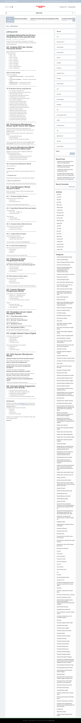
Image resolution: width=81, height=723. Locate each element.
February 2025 (60, 239)
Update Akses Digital (61, 711)
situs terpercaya (60, 99)
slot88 (58, 120)
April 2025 (59, 233)
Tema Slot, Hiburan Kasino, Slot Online (65, 701)
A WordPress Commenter (62, 186)
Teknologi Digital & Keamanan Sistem (65, 667)
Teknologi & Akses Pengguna (63, 628)
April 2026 (59, 202)
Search (58, 151)
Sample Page (39, 13)
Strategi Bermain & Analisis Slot (63, 609)
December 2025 (60, 212)
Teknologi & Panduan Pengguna (63, 651)
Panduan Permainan (61, 488)
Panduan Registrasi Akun (62, 493)
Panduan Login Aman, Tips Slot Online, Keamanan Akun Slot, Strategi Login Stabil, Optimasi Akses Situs (66, 484)
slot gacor (22, 403)
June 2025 (59, 228)
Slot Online (59, 588)
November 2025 (60, 215)
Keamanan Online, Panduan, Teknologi (65, 400)
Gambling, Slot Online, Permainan (64, 315)
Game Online (59, 320)
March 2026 (59, 205)
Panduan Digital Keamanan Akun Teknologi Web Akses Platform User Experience (64, 461)
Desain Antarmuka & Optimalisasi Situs (65, 282)
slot (57, 36)
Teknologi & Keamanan (62, 638)
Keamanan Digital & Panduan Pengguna (65, 380)
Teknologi (59, 620)
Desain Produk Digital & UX (62, 297)
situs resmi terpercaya (61, 561)
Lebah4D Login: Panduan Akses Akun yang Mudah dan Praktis (29, 18)
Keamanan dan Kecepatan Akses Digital (65, 375)
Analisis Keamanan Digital (62, 259)
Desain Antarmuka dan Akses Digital (64, 289)
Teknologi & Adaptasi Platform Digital (65, 622)
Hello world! (72, 186)
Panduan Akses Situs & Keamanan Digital (65, 437)
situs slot (59, 141)
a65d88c (9, 39)
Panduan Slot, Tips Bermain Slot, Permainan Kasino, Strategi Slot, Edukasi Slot (65, 518)
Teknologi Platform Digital (62, 690)
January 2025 (59, 241)
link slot (58, 57)
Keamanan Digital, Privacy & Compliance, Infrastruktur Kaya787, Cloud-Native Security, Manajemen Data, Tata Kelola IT (65, 394)
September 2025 (60, 220)
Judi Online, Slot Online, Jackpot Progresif (66, 358)
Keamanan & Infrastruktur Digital (63, 370)
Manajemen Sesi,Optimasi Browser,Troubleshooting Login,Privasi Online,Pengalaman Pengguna (65, 414)
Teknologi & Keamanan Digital (63, 641)
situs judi (59, 551)
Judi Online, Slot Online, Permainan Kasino (66, 360)
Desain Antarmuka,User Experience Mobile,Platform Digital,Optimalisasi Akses (64, 293)
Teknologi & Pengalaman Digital (63, 654)
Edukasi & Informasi (61, 299)
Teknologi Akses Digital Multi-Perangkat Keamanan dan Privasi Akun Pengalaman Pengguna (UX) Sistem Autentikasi (65, 661)
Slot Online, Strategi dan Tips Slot (64, 597)
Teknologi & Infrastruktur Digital (63, 635)
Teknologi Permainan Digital (63, 687)
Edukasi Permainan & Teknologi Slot (64, 307)
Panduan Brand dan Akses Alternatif (64, 457)
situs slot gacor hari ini (62, 115)
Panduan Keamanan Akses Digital (64, 480)
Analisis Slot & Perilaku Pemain (63, 264)
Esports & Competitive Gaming (63, 310)
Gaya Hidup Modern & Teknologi (63, 338)
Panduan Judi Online (61, 477)
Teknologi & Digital (61, 633)
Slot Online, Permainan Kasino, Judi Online (66, 594)
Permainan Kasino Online (62, 531)
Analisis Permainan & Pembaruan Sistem (65, 262)
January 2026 (59, 210)
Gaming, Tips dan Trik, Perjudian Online (65, 335)
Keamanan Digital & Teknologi (63, 385)
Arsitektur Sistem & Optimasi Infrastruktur (66, 274)
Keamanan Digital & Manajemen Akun (65, 378)
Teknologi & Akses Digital (62, 625)
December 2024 (60, 244)
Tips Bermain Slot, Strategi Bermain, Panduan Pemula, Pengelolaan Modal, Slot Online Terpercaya (66, 705)
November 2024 (60, 246)
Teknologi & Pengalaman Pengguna (64, 656)
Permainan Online (60, 533)
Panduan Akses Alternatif (62, 425)
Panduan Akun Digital (61, 443)
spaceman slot (60, 136)
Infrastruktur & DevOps (61, 348)
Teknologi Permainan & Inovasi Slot (64, 685)
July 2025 (59, 225)
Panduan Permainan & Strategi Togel (64, 490)
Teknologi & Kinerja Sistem (62, 646)
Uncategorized (60, 709)
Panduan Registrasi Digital (62, 498)
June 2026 (59, 197)
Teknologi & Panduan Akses (63, 649)
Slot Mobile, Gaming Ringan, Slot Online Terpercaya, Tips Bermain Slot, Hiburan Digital (65, 584)
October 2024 (59, 249)
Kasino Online (60, 363)
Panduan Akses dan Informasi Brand (64, 431)
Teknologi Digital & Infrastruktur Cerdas (65, 665)
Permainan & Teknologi (62, 528)
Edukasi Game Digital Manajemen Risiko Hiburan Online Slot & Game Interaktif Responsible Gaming (65, 304)
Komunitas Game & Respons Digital (64, 403)
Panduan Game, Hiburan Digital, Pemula (65, 472)
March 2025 (59, 236)
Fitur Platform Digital (61, 313)
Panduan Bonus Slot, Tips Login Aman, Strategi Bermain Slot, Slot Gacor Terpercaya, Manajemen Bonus (65, 453)
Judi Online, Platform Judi (62, 355)
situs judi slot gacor (61, 556)
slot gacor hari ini (60, 42)
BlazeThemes (52, 720)
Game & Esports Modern (62, 318)
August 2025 (59, 223)
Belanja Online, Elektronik (62, 277)
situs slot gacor (60, 47)
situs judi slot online (61, 558)
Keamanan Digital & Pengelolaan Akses (65, 383)
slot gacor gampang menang (63, 577)
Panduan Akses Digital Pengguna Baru (65, 434)
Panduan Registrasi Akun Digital (63, 496)
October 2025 (59, 218)
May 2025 (59, 231)
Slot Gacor (59, 68)
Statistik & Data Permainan (62, 606)
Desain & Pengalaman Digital (63, 279)
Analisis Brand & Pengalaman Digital (64, 257)
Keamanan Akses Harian (62, 372)
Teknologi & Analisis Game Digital (64, 630)
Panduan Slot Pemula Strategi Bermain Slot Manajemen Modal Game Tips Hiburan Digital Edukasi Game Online (65, 512)
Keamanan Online (60, 398)
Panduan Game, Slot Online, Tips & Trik (65, 474)
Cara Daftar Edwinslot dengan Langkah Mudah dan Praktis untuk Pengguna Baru (51, 1)
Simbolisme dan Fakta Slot (62, 548)
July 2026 (59, 194)
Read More (8, 420)
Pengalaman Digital (61, 521)
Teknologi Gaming (60, 674)
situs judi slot (60, 553)
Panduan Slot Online (61, 501)
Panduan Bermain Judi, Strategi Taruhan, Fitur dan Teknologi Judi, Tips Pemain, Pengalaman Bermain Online (65, 448)
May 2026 (59, 199)
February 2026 (60, 207)
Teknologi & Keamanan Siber (63, 643)
